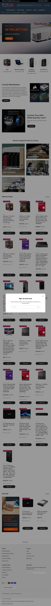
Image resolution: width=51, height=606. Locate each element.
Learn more (17, 1)
